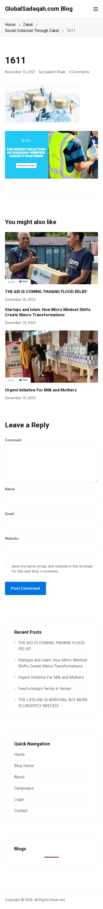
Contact (21, 810)
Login (19, 799)
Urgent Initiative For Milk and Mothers (41, 390)
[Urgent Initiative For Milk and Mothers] (51, 356)
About (19, 777)
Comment (13, 440)
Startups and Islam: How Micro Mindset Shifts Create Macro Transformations (48, 312)
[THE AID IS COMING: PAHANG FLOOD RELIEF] (51, 258)
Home (19, 754)
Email (9, 514)
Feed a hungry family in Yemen (44, 688)
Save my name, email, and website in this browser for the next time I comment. (52, 569)
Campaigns (24, 788)
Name (10, 489)
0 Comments (79, 72)
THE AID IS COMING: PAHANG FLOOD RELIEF (46, 291)
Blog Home (24, 765)
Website (11, 539)
